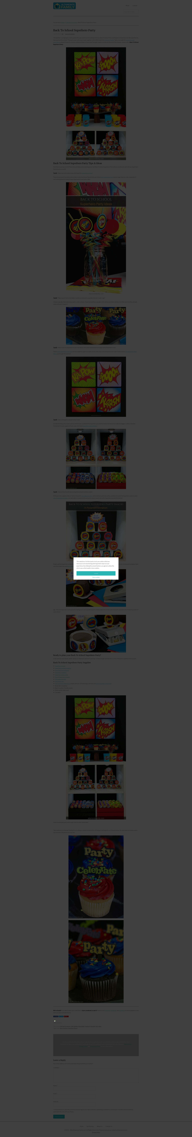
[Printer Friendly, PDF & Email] (54, 1020)
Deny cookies (96, 577)
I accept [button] (96, 573)
